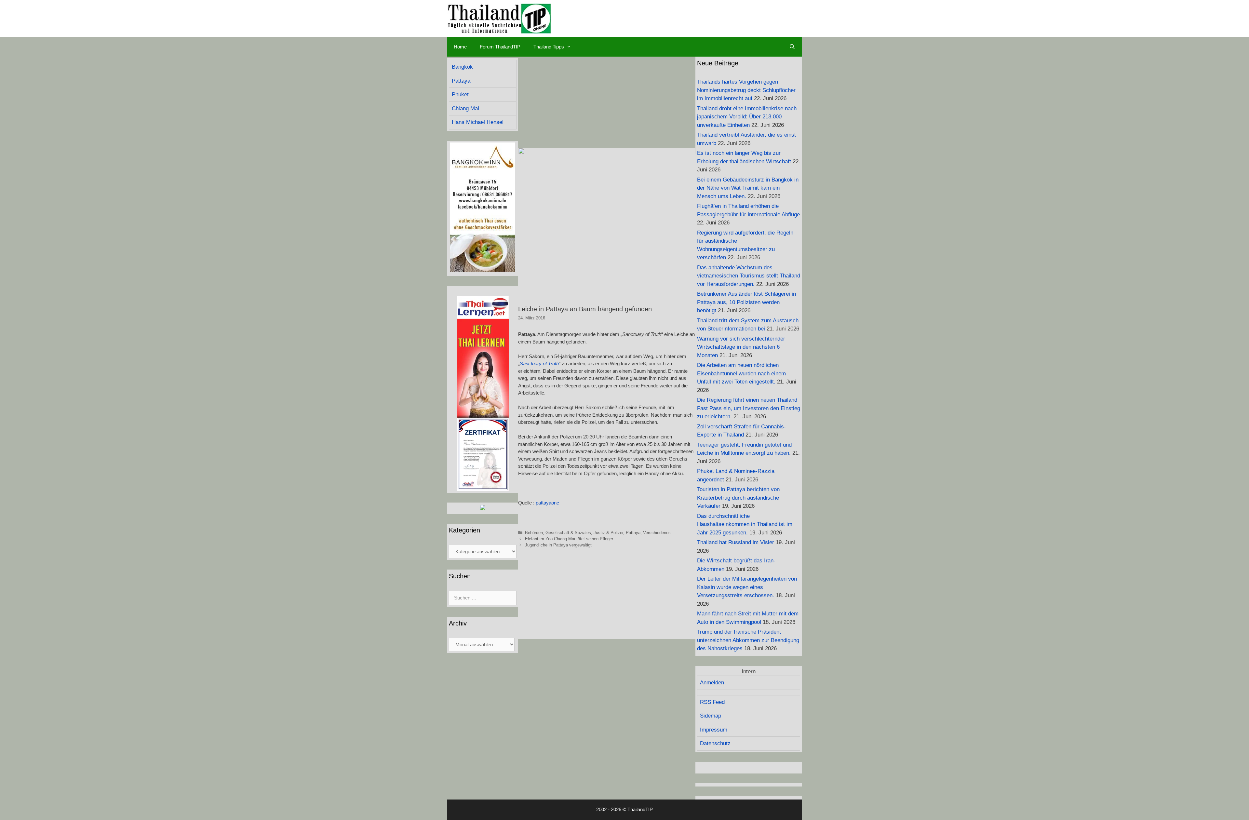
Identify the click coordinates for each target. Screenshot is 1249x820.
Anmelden (712, 682)
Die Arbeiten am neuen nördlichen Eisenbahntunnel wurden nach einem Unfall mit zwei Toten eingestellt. (741, 373)
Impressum (713, 730)
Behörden (534, 532)
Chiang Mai (465, 108)
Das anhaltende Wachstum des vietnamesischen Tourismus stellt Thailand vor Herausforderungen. (748, 275)
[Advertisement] (606, 102)
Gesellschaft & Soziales (568, 532)
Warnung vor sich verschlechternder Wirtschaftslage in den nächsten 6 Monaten (741, 347)
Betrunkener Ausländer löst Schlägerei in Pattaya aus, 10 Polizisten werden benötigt (746, 302)
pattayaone (547, 502)
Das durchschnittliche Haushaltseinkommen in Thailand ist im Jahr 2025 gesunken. (744, 524)
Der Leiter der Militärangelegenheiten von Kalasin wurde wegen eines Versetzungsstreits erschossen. (747, 587)
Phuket (460, 94)
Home (460, 46)
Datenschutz (715, 743)
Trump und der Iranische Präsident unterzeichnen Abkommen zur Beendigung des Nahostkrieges (748, 640)
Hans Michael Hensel (478, 122)
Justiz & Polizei (608, 532)
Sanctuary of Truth (539, 363)
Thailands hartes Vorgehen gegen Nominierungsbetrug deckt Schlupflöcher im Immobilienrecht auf (746, 90)
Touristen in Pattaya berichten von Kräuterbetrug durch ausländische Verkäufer (738, 497)
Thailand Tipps (548, 46)
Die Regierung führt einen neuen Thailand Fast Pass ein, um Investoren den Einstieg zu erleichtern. (748, 408)
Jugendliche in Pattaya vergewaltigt (558, 545)
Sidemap (710, 716)
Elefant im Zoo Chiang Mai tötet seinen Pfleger (569, 538)
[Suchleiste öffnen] (792, 47)
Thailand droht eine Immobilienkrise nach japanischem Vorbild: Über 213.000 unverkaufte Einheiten (747, 116)
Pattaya (633, 532)
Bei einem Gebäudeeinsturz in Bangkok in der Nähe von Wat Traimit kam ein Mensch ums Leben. (748, 188)
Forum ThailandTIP (500, 46)
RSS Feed (712, 702)
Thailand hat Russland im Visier (735, 542)
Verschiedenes (657, 532)
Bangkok (462, 67)
